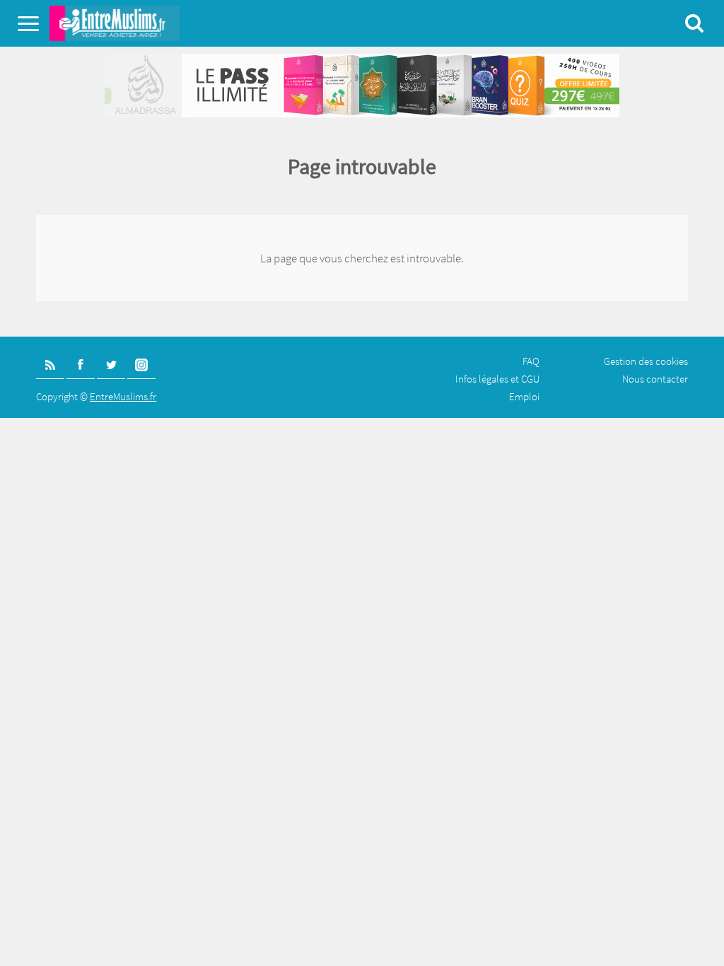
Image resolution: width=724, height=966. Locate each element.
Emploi (524, 396)
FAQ (530, 361)
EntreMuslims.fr (123, 396)
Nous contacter (655, 378)
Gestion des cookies (646, 361)
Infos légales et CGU (497, 378)
